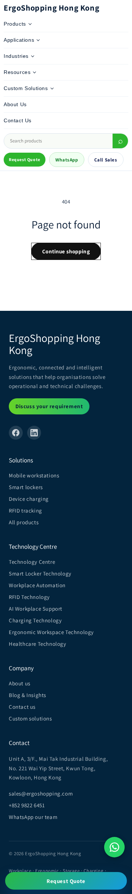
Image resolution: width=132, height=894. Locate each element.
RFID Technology (29, 596)
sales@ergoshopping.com (41, 793)
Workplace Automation (37, 585)
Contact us (22, 706)
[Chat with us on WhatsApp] (114, 847)
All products (23, 522)
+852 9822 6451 (27, 805)
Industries (16, 56)
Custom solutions (30, 718)
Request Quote (24, 159)
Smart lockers (26, 487)
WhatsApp (66, 160)
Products (15, 24)
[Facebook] (16, 433)
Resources (17, 72)
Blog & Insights (27, 695)
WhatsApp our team (33, 816)
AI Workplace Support (35, 608)
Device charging (29, 498)
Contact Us (18, 120)
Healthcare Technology (37, 643)
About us (19, 683)
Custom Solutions (26, 88)
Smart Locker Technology (40, 573)
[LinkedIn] (34, 433)
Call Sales (105, 160)
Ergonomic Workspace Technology (51, 632)
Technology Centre (32, 561)
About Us (15, 104)
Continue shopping (66, 251)
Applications (19, 40)
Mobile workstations (34, 475)
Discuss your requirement (49, 406)
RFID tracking (25, 510)
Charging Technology (35, 620)
